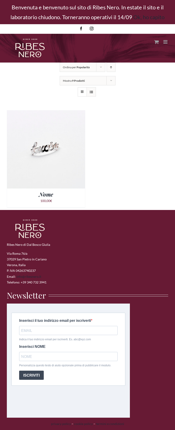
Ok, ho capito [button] (149, 17)
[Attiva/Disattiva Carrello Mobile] (156, 41)
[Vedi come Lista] (91, 91)
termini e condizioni (110, 424)
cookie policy (83, 424)
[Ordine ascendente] (111, 67)
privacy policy (61, 424)
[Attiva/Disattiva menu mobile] (165, 41)
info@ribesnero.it (28, 276)
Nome (46, 194)
